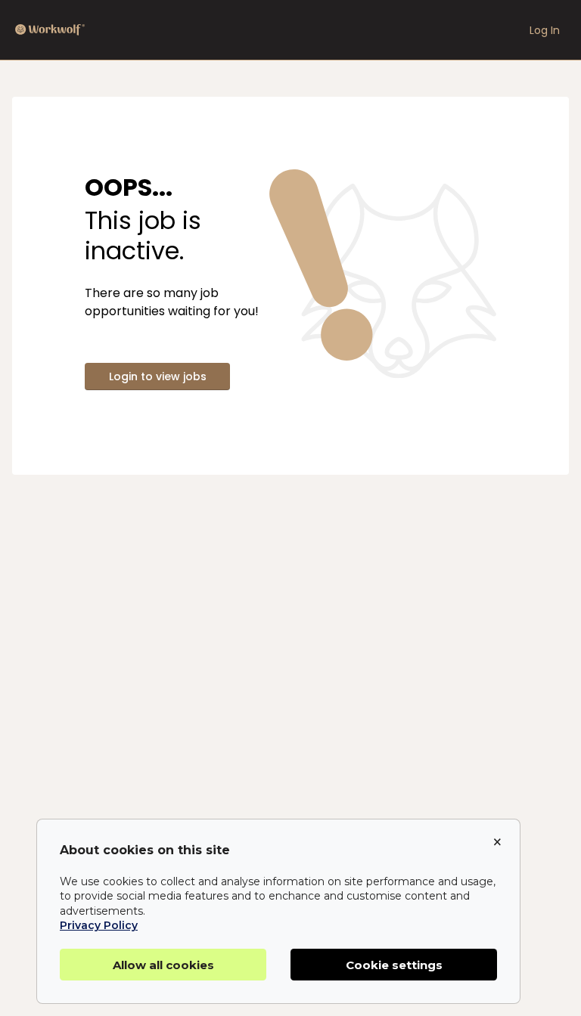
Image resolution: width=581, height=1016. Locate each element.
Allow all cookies (163, 965)
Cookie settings (394, 965)
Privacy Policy (99, 925)
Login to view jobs (158, 376)
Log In (545, 30)
